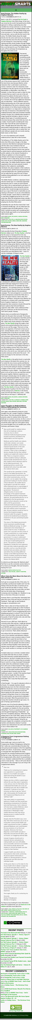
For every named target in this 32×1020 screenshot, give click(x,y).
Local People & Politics (15, 909)
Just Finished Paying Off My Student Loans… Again (16, 961)
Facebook (4, 733)
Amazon (17, 219)
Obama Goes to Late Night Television (18, 979)
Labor (10, 913)
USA (7, 916)
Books (3, 221)
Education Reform (20, 732)
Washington (12, 916)
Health (25, 911)
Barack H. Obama (20, 399)
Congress (11, 911)
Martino (17, 391)
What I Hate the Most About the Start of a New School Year (16, 576)
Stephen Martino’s (6, 21)
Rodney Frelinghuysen (12, 914)
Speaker (3, 916)
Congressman (18, 911)
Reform (3, 573)
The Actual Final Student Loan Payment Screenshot (16, 957)
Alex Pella (12, 219)
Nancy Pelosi (21, 913)
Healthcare (8, 221)
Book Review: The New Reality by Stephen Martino (16, 226)
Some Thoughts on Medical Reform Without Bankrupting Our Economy (13, 406)
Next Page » (17, 922)
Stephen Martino (6, 222)
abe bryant (4, 973)
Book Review (23, 219)
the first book (22, 19)
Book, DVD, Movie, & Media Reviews (17, 216)
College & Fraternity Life (15, 729)
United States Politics (14, 570)
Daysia (3, 979)
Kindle (14, 221)
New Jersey (17, 733)
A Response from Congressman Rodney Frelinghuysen (15, 737)
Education (11, 732)
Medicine (18, 221)
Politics (3, 914)
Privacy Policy (24, 1015)
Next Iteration (5, 218)
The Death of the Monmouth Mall (10, 933)
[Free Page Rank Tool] (16, 1011)
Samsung (24, 221)
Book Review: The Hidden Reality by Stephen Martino (13, 14)
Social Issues (23, 914)
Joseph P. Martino (21, 571)
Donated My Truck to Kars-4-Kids (19, 973)
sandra (3, 1000)
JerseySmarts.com (16, 4)
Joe (2, 975)
